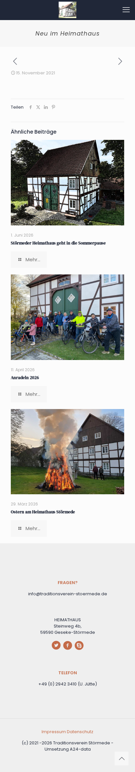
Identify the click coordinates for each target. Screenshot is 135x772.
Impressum (54, 732)
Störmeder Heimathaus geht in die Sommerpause (58, 243)
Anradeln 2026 (25, 377)
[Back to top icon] (121, 758)
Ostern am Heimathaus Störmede (43, 512)
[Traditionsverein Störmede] (67, 10)
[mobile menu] (126, 9)
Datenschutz (80, 732)
